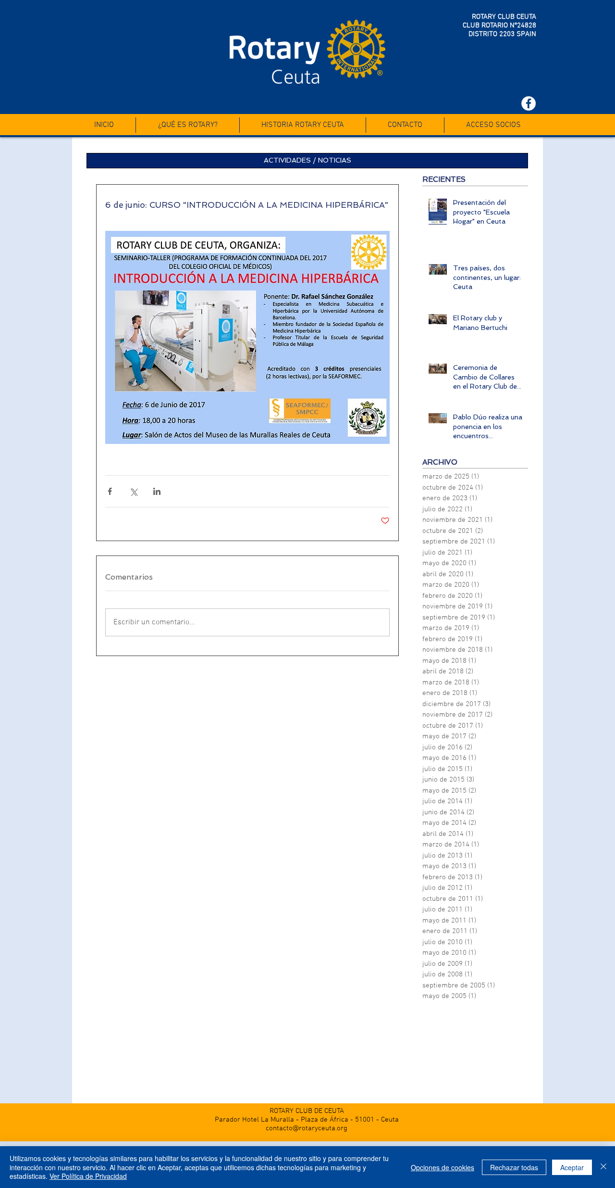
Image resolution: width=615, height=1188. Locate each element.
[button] (307, 160)
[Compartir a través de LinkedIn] (156, 491)
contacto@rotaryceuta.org (306, 1128)
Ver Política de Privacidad (88, 1176)
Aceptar (572, 1167)
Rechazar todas (514, 1167)
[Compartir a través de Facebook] (109, 491)
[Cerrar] (603, 1167)
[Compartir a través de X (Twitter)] (133, 491)
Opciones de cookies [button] (442, 1167)
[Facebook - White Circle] (528, 103)
